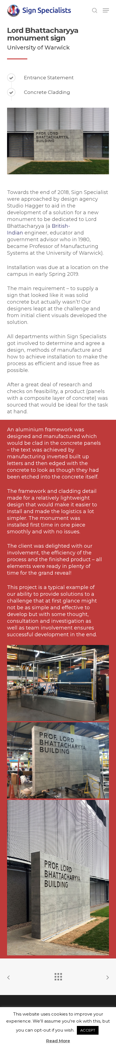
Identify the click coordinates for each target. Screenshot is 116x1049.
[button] (106, 10)
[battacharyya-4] (58, 877)
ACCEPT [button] (87, 1030)
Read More (58, 1040)
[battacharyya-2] (58, 683)
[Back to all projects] (58, 975)
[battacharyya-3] (58, 760)
